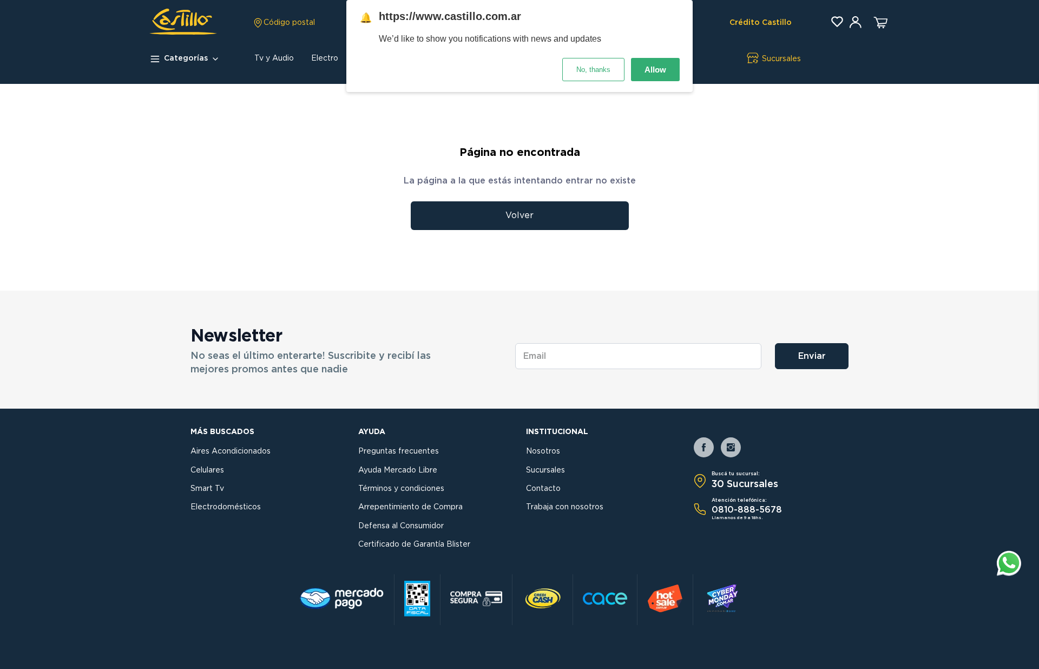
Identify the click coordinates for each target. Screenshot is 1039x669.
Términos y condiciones (401, 489)
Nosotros (543, 451)
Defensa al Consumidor (401, 526)
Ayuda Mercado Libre (397, 470)
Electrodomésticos (225, 507)
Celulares (207, 470)
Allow (655, 69)
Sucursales (545, 470)
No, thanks (593, 69)
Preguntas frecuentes (398, 451)
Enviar (812, 356)
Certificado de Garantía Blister (414, 544)
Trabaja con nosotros (564, 507)
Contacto (543, 489)
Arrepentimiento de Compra (410, 507)
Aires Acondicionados (230, 451)
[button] (284, 23)
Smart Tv (207, 489)
